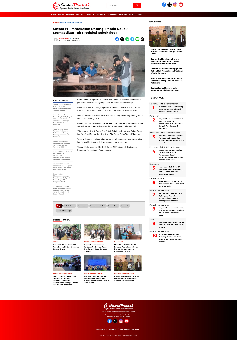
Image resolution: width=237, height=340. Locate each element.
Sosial (161, 178)
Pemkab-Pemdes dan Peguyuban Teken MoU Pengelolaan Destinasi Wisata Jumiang (167, 71)
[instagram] (175, 6)
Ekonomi (153, 104)
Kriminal (70, 14)
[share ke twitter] (122, 40)
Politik (79, 14)
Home (53, 14)
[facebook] (164, 6)
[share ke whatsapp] (127, 40)
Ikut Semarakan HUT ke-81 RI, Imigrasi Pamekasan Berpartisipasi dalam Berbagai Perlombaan (170, 197)
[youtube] (181, 6)
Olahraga (100, 14)
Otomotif (89, 14)
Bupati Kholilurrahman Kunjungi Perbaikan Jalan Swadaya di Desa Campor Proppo (170, 238)
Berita (61, 14)
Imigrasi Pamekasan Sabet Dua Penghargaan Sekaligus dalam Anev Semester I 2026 (171, 211)
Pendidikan (154, 116)
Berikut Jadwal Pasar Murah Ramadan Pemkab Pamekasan (165, 89)
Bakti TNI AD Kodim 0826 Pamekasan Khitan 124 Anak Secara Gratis (171, 183)
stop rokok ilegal (64, 211)
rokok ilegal (113, 206)
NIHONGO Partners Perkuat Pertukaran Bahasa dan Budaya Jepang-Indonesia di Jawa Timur (171, 139)
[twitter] (170, 6)
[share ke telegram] (132, 40)
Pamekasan (82, 206)
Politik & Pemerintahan (71, 22)
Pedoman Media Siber (129, 329)
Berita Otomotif (127, 14)
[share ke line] (137, 40)
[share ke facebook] (117, 40)
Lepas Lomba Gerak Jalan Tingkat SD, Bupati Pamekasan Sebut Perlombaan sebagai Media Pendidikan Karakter (171, 155)
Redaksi (112, 329)
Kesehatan (154, 164)
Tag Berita (112, 14)
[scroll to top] (227, 336)
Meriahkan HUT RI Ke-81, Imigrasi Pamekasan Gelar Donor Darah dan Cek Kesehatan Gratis (170, 170)
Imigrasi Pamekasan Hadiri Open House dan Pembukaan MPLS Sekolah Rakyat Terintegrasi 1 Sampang (171, 123)
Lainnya (140, 14)
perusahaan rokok (97, 206)
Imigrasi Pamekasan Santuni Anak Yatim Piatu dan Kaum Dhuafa (171, 224)
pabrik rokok (69, 206)
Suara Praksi (64, 38)
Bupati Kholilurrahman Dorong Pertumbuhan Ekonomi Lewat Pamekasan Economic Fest (165, 61)
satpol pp (125, 206)
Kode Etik (100, 329)
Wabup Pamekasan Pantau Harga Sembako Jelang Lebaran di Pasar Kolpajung (166, 80)
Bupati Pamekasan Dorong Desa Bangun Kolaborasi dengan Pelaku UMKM (167, 51)
